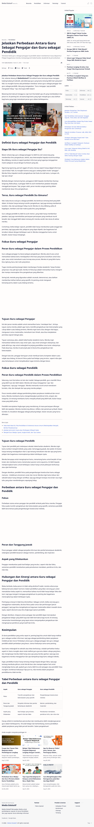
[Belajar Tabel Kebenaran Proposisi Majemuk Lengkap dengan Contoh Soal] (32, 740)
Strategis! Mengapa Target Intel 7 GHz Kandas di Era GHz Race (76, 138)
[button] (88, 3)
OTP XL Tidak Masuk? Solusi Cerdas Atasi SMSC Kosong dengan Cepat (77, 154)
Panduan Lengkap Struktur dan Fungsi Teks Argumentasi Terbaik (78, 68)
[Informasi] (77, 30)
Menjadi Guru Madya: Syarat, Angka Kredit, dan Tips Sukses (22, 432)
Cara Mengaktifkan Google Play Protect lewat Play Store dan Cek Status (78, 122)
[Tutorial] (83, 30)
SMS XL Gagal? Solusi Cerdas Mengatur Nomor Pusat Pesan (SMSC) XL (77, 35)
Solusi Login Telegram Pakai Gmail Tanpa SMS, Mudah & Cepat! (79, 59)
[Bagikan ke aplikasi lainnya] (29, 68)
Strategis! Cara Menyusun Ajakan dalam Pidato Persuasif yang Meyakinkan (77, 160)
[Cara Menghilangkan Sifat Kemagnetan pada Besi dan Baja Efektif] (52, 769)
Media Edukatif (7, 3)
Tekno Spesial (39, 806)
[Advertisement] (32, 22)
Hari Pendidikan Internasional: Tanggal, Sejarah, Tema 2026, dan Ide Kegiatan (77, 117)
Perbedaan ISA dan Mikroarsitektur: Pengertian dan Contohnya (76, 127)
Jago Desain (41, 823)
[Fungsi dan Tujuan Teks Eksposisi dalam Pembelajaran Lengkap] (11, 740)
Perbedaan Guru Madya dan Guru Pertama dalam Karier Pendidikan (10, 779)
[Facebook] (4, 818)
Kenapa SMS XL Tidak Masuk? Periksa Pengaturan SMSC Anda (78, 50)
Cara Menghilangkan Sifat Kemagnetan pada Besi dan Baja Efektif (52, 779)
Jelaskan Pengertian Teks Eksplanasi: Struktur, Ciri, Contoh (76, 111)
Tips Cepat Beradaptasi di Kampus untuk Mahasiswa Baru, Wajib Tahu (32, 779)
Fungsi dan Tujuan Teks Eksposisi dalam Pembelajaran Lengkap (10, 750)
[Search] (91, 3)
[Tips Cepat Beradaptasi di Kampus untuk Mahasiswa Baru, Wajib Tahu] (32, 769)
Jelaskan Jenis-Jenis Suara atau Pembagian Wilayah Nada (21, 430)
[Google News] (12, 818)
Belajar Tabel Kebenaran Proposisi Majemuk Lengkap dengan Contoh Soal (31, 750)
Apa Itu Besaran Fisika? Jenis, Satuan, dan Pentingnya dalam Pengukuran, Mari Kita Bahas (51, 750)
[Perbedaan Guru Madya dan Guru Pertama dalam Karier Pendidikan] (11, 769)
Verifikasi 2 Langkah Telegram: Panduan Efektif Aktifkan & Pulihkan (77, 78)
